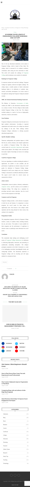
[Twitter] (15, 475)
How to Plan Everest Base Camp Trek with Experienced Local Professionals (13, 374)
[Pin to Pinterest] (21, 268)
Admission (15, 414)
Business (15, 424)
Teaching (15, 459)
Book (15, 421)
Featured (15, 445)
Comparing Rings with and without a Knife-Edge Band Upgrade (14, 391)
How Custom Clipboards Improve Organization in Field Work (15, 382)
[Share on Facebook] (18, 268)
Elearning (15, 442)
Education (15, 438)
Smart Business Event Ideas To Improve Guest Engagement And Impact (15, 399)
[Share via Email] (23, 268)
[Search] (28, 2)
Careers (15, 428)
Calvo (12, 274)
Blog (15, 417)
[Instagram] (18, 475)
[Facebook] (11, 475)
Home (3, 27)
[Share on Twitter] (20, 268)
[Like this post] (16, 268)
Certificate (15, 431)
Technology (15, 463)
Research (15, 452)
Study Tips (15, 456)
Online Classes (15, 449)
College (5, 262)
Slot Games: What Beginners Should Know (14, 365)
